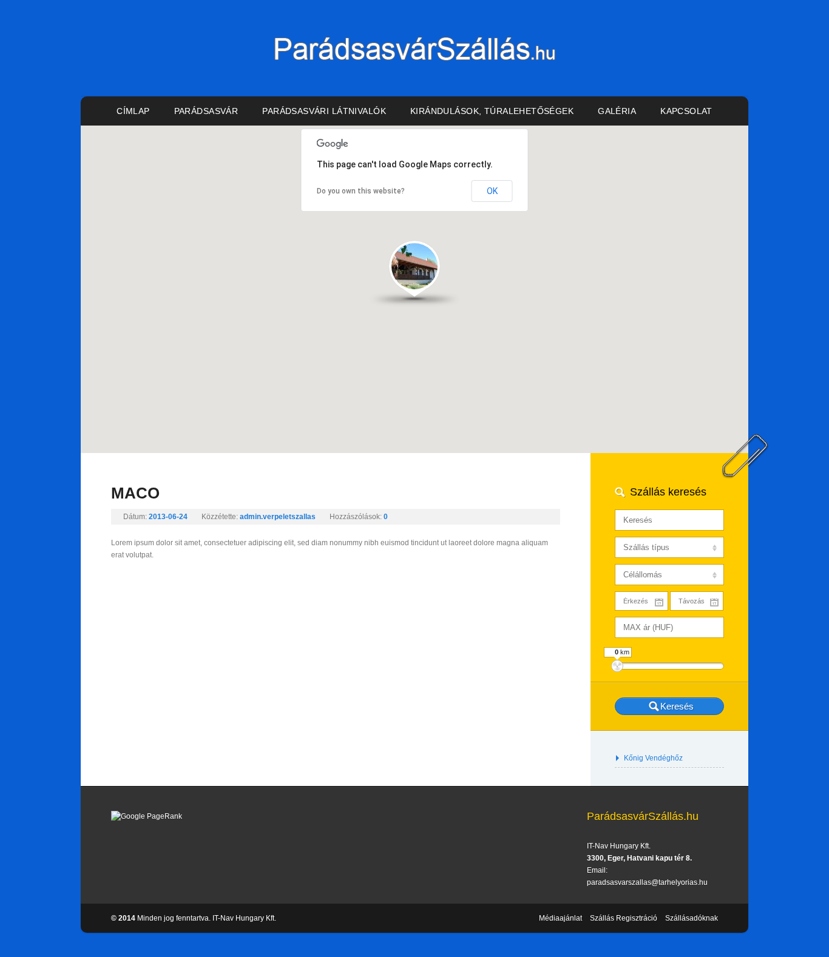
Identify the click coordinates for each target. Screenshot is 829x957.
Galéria (617, 111)
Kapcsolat (686, 111)
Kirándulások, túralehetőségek (492, 111)
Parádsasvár (206, 111)
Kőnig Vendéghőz (653, 758)
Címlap (133, 111)
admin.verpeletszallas (278, 516)
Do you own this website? (361, 191)
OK (492, 191)
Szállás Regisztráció (623, 918)
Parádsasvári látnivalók (324, 111)
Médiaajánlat (560, 918)
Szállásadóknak (691, 918)
